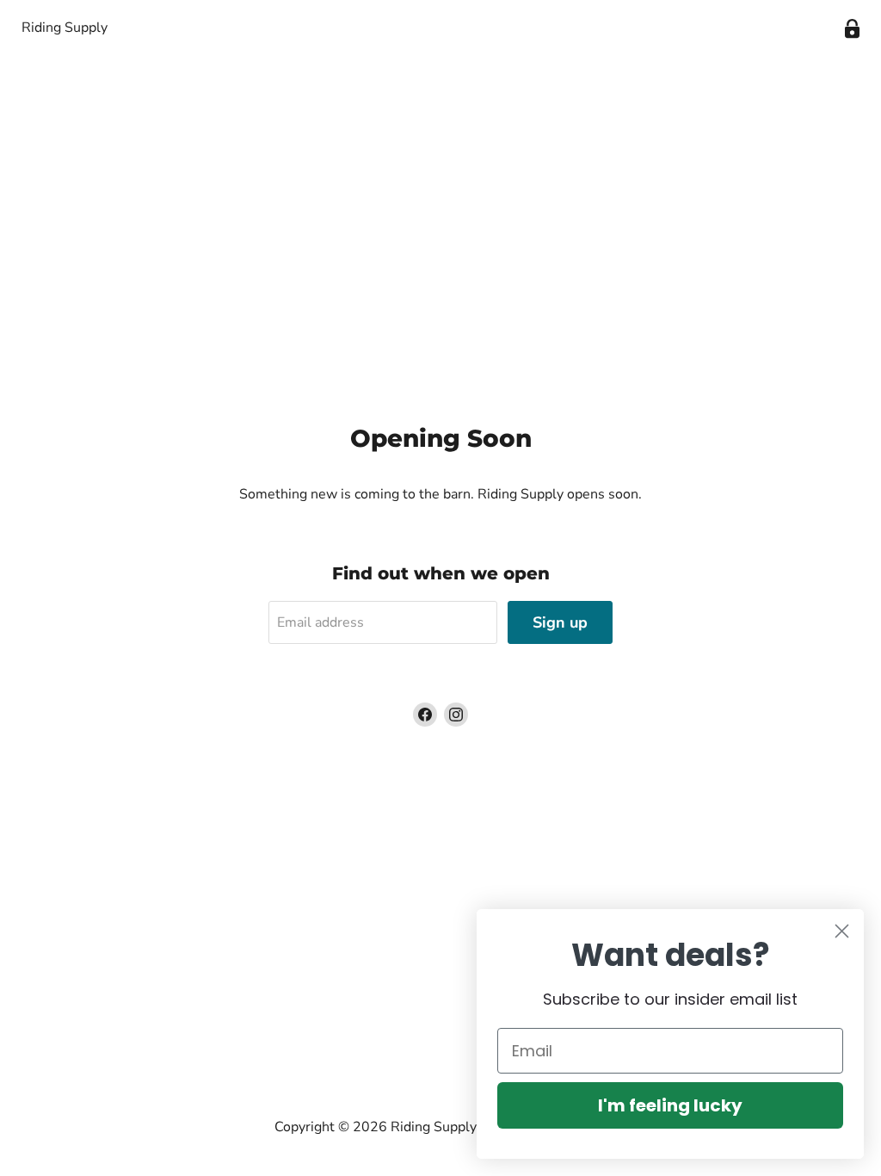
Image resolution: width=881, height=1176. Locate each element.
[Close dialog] (842, 931)
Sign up (560, 622)
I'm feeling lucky (670, 1105)
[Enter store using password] (852, 29)
